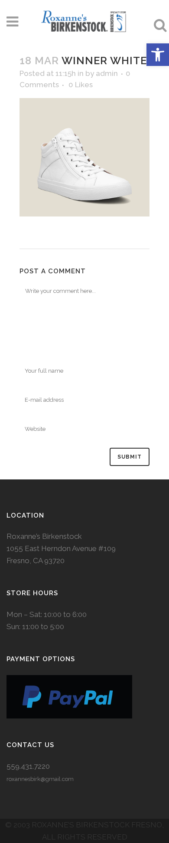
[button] (157, 54)
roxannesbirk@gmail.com (40, 779)
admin (107, 73)
